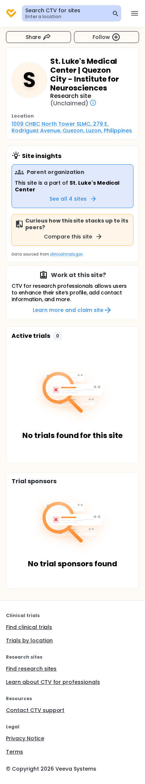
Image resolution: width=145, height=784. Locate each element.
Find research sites (31, 668)
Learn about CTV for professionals (53, 682)
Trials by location (29, 640)
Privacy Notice (25, 738)
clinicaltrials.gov (66, 254)
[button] (57, 336)
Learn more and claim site (68, 310)
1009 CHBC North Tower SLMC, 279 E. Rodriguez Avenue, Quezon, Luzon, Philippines (72, 127)
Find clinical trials (29, 627)
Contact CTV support (35, 710)
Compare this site (68, 236)
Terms (14, 751)
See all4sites (68, 198)
